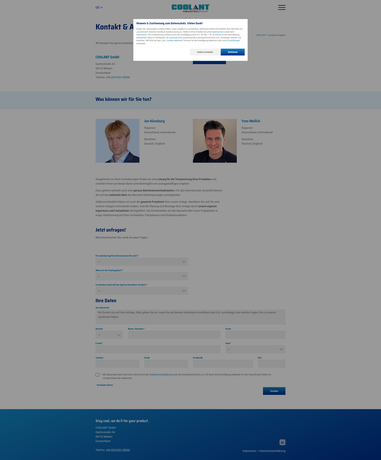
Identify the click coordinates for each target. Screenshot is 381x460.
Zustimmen (233, 52)
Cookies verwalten (205, 52)
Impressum (141, 34)
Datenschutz (218, 32)
